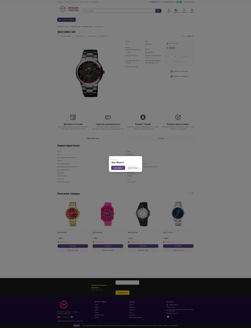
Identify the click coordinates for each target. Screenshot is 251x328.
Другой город (132, 168)
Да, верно (118, 168)
